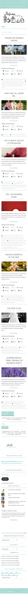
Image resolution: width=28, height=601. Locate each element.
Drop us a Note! (15, 1)
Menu (3, 26)
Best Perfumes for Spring (9, 402)
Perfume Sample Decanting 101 (14, 463)
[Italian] (18, 573)
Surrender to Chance (11, 247)
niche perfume (9, 86)
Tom (9, 32)
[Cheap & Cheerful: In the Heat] (14, 266)
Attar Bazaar (14, 182)
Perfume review (5, 188)
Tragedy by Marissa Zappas (14, 497)
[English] (3, 573)
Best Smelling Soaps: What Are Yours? (16, 505)
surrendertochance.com (7, 248)
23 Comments (20, 199)
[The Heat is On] (14, 317)
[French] (8, 573)
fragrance (9, 84)
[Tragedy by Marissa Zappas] (14, 50)
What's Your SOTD (19, 248)
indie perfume (9, 186)
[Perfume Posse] (14, 17)
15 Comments (20, 145)
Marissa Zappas (10, 81)
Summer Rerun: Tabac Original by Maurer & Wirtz (14, 360)
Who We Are (6, 1)
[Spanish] (15, 575)
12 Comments (20, 42)
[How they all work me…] (14, 105)
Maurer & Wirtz (20, 402)
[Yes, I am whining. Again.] (14, 206)
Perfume (16, 86)
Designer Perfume (15, 185)
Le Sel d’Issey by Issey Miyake (12, 556)
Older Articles (5, 413)
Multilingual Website (14, 569)
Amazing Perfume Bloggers (8, 82)
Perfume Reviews (18, 81)
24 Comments (19, 365)
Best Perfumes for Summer (12, 237)
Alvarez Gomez (7, 182)
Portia (2, 558)
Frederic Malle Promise (9, 511)
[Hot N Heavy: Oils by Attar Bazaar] (14, 152)
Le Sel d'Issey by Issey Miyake (14, 489)
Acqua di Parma (7, 235)
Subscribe (5, 479)
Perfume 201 (4, 463)
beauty (17, 82)
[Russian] (10, 575)
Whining (3, 240)
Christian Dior (9, 242)
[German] (13, 573)
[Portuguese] (4, 575)
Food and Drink (8, 239)
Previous (24, 532)
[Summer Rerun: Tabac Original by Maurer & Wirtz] (14, 372)
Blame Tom (5, 134)
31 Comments (20, 310)
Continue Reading (14, 65)
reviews (12, 188)
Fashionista (11, 591)
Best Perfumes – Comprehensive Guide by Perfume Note (13, 6)
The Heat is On (14, 308)
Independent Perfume (17, 84)
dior (24, 242)
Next (25, 532)
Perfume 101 (19, 461)
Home (13, 239)
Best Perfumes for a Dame (9, 79)
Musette (3, 562)
